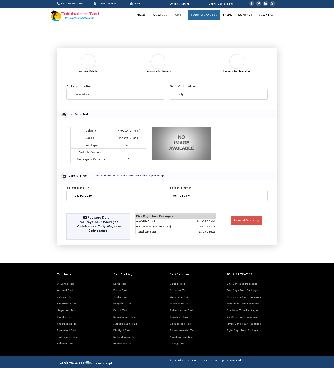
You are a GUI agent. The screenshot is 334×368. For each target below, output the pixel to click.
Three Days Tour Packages (244, 297)
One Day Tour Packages (242, 283)
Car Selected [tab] (78, 114)
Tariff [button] (178, 15)
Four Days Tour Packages (243, 303)
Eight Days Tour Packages (243, 330)
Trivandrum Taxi (180, 303)
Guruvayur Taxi (179, 297)
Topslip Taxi (64, 317)
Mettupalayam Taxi (125, 323)
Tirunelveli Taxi (66, 330)
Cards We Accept (73, 363)
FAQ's (227, 15)
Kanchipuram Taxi (181, 337)
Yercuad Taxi (65, 290)
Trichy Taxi (120, 297)
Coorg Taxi (177, 343)
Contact (245, 15)
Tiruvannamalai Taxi (182, 330)
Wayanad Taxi (66, 283)
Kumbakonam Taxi (125, 337)
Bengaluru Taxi (123, 303)
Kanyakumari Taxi (124, 317)
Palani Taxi (120, 310)
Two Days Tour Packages (243, 290)
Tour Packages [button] (203, 15)
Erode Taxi (120, 290)
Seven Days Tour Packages (244, 323)
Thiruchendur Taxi (181, 310)
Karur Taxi (120, 283)
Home (141, 15)
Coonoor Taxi (178, 290)
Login (137, 3)
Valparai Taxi (65, 297)
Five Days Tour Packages (243, 310)
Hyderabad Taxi (123, 343)
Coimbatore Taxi (180, 323)
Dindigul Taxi (121, 330)
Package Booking (241, 25)
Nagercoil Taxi (66, 310)
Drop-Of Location (183, 86)
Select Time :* (181, 188)
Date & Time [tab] (77, 176)
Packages (159, 15)
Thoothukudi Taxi (68, 323)
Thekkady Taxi (179, 317)
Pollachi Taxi (65, 343)
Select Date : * (77, 188)
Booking (266, 15)
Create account (107, 3)
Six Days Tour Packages (242, 317)
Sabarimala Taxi (67, 303)
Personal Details (245, 220)
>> (225, 25)
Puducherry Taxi (67, 337)
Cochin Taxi (177, 283)
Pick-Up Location (79, 86)
